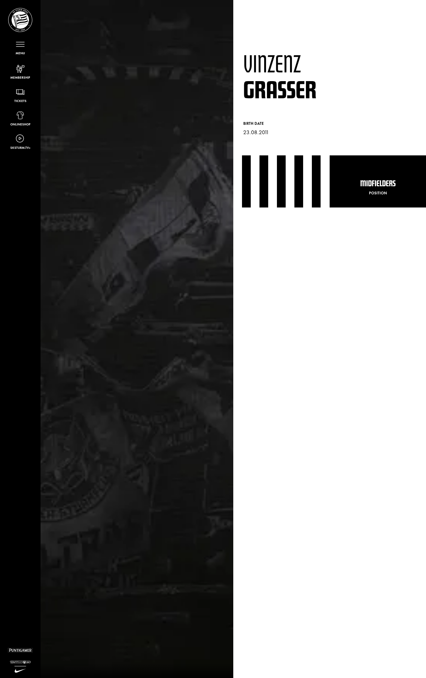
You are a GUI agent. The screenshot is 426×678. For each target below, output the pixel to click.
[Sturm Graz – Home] (20, 19)
